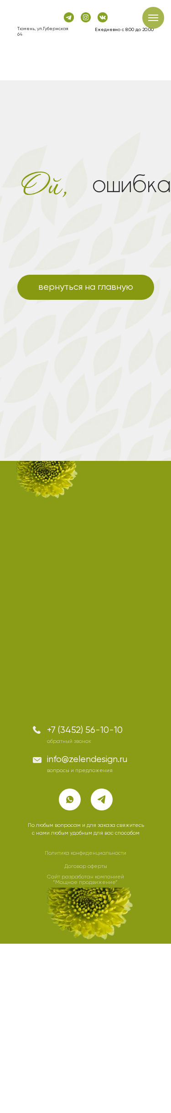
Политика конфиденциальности (85, 853)
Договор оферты (85, 866)
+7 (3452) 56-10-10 (85, 730)
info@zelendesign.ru (87, 759)
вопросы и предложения (80, 770)
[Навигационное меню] (153, 18)
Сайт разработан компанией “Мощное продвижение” (85, 879)
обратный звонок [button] (69, 741)
